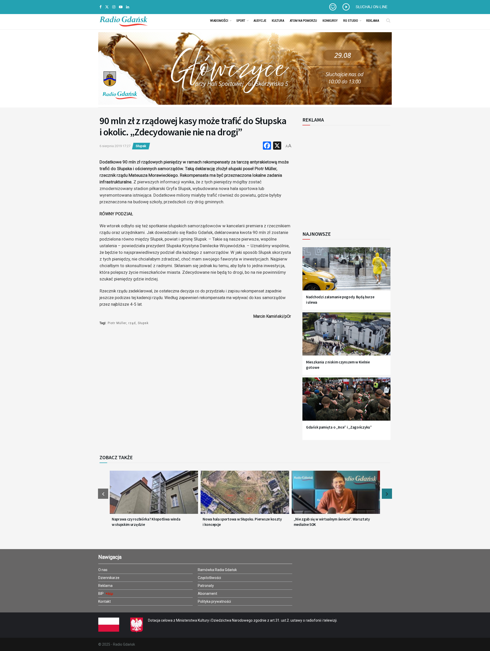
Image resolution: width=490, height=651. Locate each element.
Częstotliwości (209, 578)
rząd (132, 323)
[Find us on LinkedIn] (127, 7)
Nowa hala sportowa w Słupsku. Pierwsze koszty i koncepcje (242, 522)
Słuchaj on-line (371, 7)
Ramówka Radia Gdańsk (217, 570)
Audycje (259, 20)
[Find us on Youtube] (120, 7)
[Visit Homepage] (124, 20)
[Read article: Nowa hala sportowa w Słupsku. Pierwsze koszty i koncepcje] (245, 495)
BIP (101, 593)
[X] (277, 146)
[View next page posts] (387, 494)
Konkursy (330, 20)
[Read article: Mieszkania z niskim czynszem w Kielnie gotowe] (346, 337)
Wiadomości (219, 20)
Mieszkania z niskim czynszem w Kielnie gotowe (338, 365)
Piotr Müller (117, 323)
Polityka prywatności (214, 601)
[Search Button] (388, 20)
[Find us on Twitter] (107, 7)
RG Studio (350, 20)
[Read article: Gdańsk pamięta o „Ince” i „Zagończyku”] (346, 402)
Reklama (372, 20)
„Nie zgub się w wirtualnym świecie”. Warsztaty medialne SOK (332, 522)
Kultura (278, 20)
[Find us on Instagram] (113, 7)
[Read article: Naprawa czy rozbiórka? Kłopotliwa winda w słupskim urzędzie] (154, 495)
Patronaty (206, 586)
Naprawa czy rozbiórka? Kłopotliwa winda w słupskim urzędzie (146, 522)
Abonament (207, 593)
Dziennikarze (108, 578)
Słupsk (141, 146)
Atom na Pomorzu (303, 20)
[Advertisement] (344, 175)
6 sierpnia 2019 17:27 (115, 146)
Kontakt (104, 601)
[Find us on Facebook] (101, 7)
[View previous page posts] (103, 494)
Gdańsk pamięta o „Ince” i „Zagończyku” (339, 427)
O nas (102, 570)
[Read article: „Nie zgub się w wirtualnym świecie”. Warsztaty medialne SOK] (336, 495)
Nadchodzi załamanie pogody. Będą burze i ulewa (340, 299)
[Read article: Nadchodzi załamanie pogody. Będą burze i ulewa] (346, 272)
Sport (240, 20)
